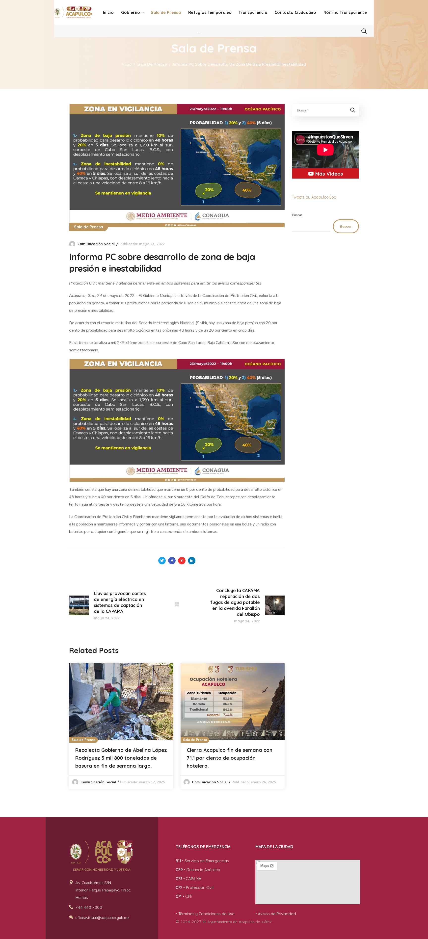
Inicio (127, 64)
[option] (121, 726)
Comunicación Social (96, 244)
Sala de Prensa (152, 64)
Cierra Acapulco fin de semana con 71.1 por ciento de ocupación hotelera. (229, 758)
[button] (363, 31)
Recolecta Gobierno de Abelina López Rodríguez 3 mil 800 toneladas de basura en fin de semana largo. (121, 758)
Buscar (297, 215)
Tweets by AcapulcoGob (314, 197)
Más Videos (328, 174)
